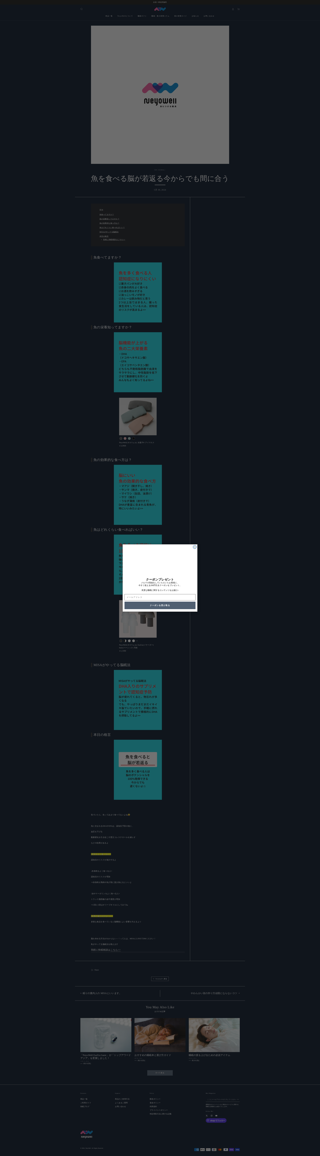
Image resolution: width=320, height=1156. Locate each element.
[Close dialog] (194, 546)
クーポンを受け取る (160, 605)
